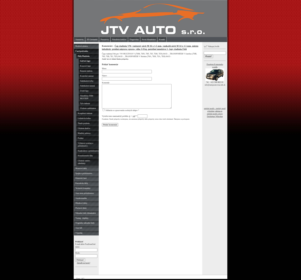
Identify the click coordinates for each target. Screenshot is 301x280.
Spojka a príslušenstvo (83, 173)
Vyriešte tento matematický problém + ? (119, 116)
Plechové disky (81, 208)
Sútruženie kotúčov (119, 39)
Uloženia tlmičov (84, 128)
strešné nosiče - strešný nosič (215, 108)
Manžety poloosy (84, 133)
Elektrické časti (81, 178)
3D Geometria (92, 39)
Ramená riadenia (86, 71)
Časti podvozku (81, 51)
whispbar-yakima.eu (214, 111)
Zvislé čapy (84, 91)
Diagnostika (134, 39)
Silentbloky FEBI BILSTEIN (86, 97)
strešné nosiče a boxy (215, 114)
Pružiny (81, 138)
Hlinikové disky (81, 203)
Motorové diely (81, 168)
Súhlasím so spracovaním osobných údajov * (122, 110)
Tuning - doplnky (81, 218)
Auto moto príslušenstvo (84, 193)
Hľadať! (208, 56)
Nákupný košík (213, 46)
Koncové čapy (85, 66)
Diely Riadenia (84, 56)
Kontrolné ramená (86, 76)
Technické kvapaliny (82, 188)
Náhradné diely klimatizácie (85, 213)
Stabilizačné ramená (87, 86)
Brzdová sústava (81, 46)
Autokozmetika (81, 198)
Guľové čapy (85, 61)
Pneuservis (105, 39)
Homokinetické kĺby (85, 156)
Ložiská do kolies (84, 118)
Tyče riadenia (85, 103)
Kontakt (162, 39)
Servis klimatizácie (149, 39)
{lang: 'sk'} (80, 278)
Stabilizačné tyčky (86, 81)
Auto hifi (78, 228)
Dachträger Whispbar (215, 116)
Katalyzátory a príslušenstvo (88, 151)
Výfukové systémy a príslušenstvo (85, 144)
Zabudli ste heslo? (83, 263)
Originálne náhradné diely (85, 223)
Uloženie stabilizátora (88, 108)
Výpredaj (78, 233)
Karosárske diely (81, 183)
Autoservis (79, 39)
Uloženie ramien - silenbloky (84, 162)
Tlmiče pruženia (84, 123)
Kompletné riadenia (85, 113)
